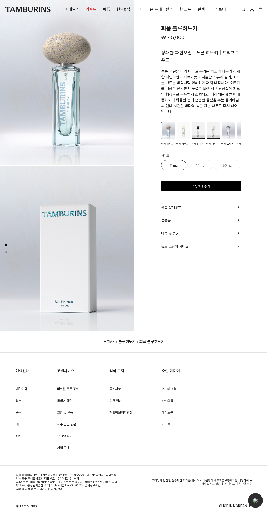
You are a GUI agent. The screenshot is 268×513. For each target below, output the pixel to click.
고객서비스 (65, 370)
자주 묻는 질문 (66, 424)
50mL (227, 165)
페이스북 (167, 412)
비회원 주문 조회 (68, 389)
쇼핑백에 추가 (201, 186)
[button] (255, 500)
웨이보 (166, 424)
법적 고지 (116, 370)
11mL (174, 165)
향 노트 (185, 9)
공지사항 (115, 389)
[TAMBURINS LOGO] (28, 9)
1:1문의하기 (64, 436)
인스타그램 (169, 389)
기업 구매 (63, 448)
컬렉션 (203, 9)
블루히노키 (127, 341)
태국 (18, 424)
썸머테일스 (70, 9)
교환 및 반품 (65, 412)
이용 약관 (115, 401)
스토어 (220, 9)
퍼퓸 (106, 9)
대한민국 (21, 389)
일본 (18, 401)
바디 (140, 9)
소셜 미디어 (171, 370)
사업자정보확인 (91, 485)
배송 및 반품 (170, 233)
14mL (200, 165)
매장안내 (22, 370)
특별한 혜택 (64, 401)
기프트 (91, 9)
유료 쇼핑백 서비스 (174, 246)
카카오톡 (167, 401)
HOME (109, 341)
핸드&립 (123, 9)
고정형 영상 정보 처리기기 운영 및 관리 (39, 489)
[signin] (252, 9)
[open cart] (260, 9)
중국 (18, 412)
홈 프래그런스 (161, 9)
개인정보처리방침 (120, 412)
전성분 (166, 220)
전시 (18, 436)
